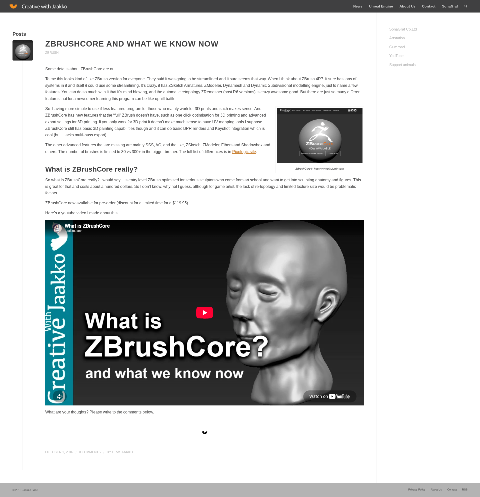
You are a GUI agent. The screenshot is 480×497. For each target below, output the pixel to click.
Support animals (402, 65)
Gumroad (397, 47)
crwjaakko (122, 452)
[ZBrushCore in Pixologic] (22, 50)
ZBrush (51, 53)
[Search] (465, 6)
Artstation (397, 38)
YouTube (396, 56)
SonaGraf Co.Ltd (403, 29)
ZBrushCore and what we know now (131, 43)
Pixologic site (244, 152)
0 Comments (90, 452)
